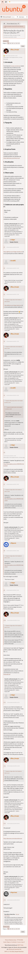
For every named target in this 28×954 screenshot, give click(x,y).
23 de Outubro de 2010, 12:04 (11, 55)
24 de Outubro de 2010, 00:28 (12, 247)
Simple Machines (19, 951)
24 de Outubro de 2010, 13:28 (12, 268)
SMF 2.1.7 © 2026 (9, 951)
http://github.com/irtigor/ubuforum (13, 251)
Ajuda (4, 942)
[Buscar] (17, 17)
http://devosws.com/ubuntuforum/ (13, 838)
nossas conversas (15, 66)
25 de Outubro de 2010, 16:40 (13, 765)
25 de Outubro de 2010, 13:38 (10, 455)
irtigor (13, 240)
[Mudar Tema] (9, 2)
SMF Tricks (20, 945)
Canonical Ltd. (17, 949)
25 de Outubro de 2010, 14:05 (12, 484)
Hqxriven (14, 892)
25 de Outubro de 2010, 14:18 (13, 620)
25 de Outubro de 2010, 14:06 (12, 550)
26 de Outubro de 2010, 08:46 (13, 823)
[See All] (4, 23)
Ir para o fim (5, 41)
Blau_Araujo (15, 49)
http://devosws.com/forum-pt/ (12, 158)
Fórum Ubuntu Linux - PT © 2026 (14, 940)
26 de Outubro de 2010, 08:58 (13, 899)
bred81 (13, 260)
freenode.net (7, 674)
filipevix (13, 543)
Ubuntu (10, 949)
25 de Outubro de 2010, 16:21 (13, 702)
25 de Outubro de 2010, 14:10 (12, 590)
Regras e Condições (11, 942)
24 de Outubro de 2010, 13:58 (12, 294)
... (14, 43)
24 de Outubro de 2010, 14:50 (12, 395)
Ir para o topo (6, 926)
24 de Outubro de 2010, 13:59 (12, 341)
